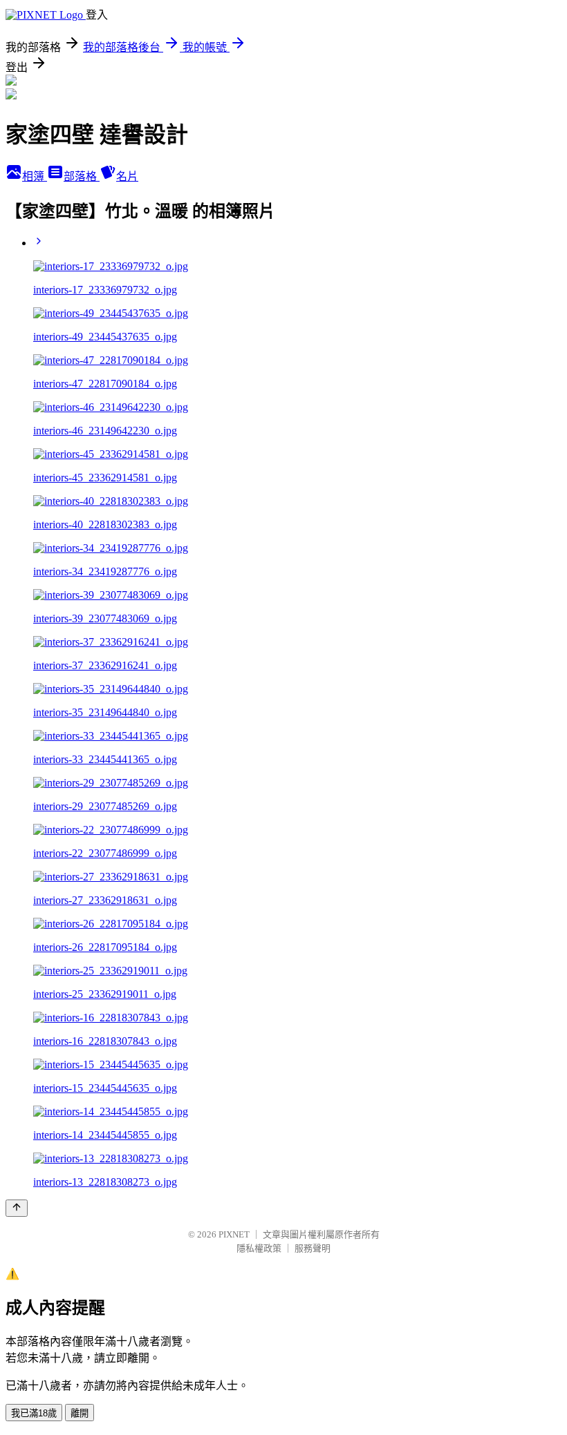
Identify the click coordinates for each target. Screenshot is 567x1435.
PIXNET (234, 1234)
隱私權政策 (258, 1248)
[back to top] (17, 1208)
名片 (127, 176)
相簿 (34, 176)
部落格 (82, 176)
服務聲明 (313, 1248)
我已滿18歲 (34, 1413)
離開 (80, 1413)
